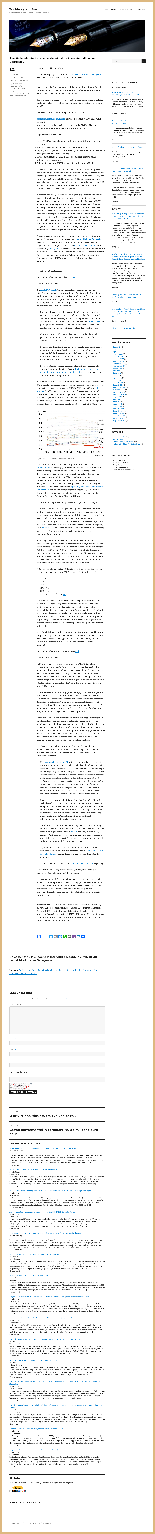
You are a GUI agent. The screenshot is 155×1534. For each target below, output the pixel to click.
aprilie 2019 (117, 378)
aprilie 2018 (117, 404)
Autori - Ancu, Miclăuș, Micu (19, 80)
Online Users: (118, 460)
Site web (13, 1061)
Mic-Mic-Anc (14, 74)
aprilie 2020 (117, 352)
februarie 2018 (118, 409)
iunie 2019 (117, 373)
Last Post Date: (119, 470)
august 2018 (117, 397)
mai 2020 (117, 349)
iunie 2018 (117, 402)
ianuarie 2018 (118, 411)
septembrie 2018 (119, 395)
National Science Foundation (89, 239)
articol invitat (118, 439)
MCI (64, 594)
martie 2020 (118, 354)
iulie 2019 (116, 371)
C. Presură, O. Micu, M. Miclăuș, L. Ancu (127, 444)
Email (12, 1050)
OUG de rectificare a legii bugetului (86, 74)
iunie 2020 (117, 347)
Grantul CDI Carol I (48, 290)
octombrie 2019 (119, 366)
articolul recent (94, 321)
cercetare (13, 86)
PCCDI (74, 832)
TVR (24, 95)
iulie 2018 (116, 399)
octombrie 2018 (119, 392)
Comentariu (15, 1004)
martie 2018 (117, 406)
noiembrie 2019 (119, 364)
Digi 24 (20, 86)
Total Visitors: (118, 463)
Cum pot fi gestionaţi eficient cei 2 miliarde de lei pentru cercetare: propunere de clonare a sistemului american (129, 216)
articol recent (48, 528)
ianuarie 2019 (118, 385)
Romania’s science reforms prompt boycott (128, 147)
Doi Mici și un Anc (23, 9)
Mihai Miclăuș (126, 10)
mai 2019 (116, 376)
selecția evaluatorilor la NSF (55, 762)
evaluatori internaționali (18, 88)
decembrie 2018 (119, 387)
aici (74, 277)
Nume (12, 1039)
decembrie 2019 (119, 361)
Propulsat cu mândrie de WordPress (37, 1523)
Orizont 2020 (43, 468)
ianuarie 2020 (118, 359)
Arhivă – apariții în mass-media (123, 328)
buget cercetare (15, 84)
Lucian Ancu (140, 10)
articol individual (119, 437)
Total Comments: (120, 467)
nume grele (53, 249)
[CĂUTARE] (144, 61)
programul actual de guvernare (51, 119)
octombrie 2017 (119, 418)
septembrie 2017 (119, 421)
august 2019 (117, 368)
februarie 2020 (119, 357)
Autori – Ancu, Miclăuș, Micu (123, 442)
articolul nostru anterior (81, 863)
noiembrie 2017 (119, 416)
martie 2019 (117, 380)
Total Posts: (117, 465)
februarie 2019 (118, 383)
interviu (16, 91)
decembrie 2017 (119, 414)
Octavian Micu (110, 10)
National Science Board (84, 245)
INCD (11, 91)
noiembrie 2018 (119, 390)
